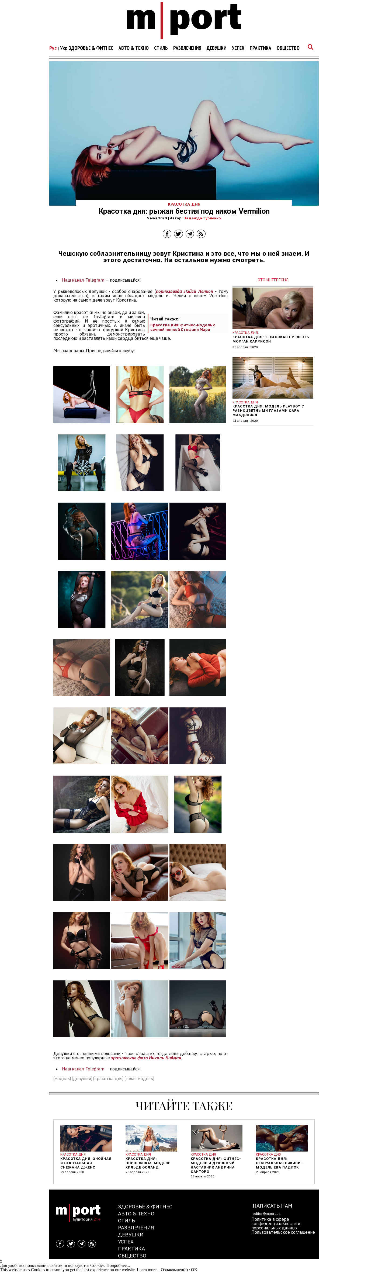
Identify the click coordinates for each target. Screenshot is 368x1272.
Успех (238, 48)
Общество (288, 48)
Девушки (217, 48)
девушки (82, 1078)
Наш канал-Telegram (83, 280)
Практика (260, 48)
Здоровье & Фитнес (91, 48)
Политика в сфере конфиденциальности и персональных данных (275, 1223)
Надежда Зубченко (202, 218)
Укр (64, 48)
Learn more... (148, 1269)
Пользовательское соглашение (283, 1232)
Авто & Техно (134, 48)
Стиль (161, 48)
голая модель (139, 1078)
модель (62, 1078)
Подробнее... (118, 1265)
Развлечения (187, 48)
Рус (53, 48)
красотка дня (108, 1078)
